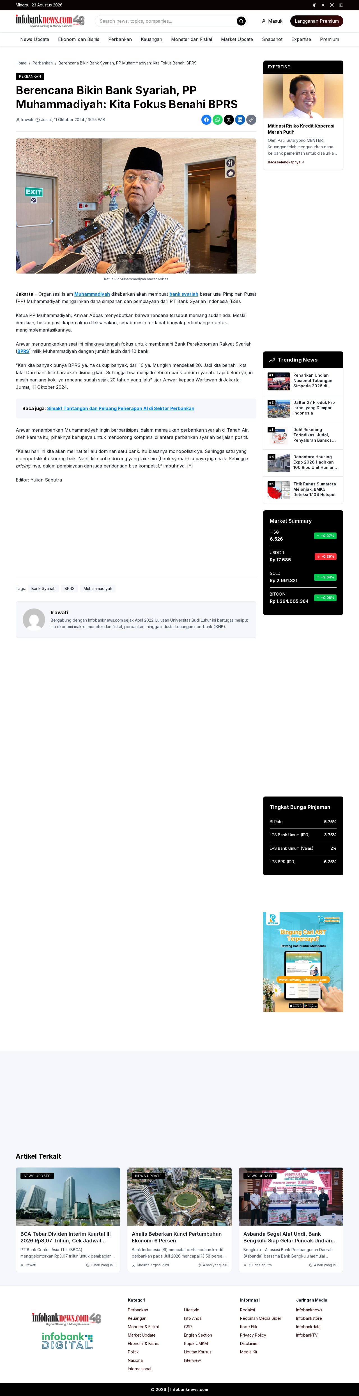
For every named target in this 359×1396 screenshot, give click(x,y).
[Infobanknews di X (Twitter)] (323, 5)
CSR (188, 1326)
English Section (198, 1335)
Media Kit (248, 1351)
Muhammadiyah (92, 294)
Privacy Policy (253, 1335)
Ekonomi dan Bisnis (78, 39)
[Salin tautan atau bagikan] (251, 120)
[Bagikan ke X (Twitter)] (229, 120)
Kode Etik (248, 1326)
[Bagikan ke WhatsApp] (218, 120)
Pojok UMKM (196, 1343)
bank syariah (183, 294)
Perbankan (120, 39)
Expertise (301, 39)
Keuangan (151, 39)
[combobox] (171, 21)
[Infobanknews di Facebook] (314, 5)
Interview (192, 1360)
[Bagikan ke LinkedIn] (240, 120)
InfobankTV (307, 1335)
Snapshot (272, 39)
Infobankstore (309, 1318)
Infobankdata (308, 1326)
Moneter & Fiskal (143, 1326)
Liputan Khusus (197, 1351)
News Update (34, 39)
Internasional (139, 1368)
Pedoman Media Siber (260, 1318)
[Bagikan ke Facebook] (206, 120)
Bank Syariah (43, 588)
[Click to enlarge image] (136, 206)
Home (21, 63)
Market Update (237, 39)
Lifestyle (191, 1309)
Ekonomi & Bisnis (143, 1343)
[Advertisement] (136, 531)
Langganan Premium (317, 21)
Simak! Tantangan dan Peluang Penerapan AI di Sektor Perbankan (120, 408)
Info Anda (193, 1318)
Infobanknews (309, 1309)
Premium (329, 39)
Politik (133, 1351)
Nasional (136, 1360)
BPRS (23, 351)
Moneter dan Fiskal (191, 39)
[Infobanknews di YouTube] (341, 5)
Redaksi (247, 1309)
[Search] (241, 21)
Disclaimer (249, 1343)
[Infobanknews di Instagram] (332, 5)
